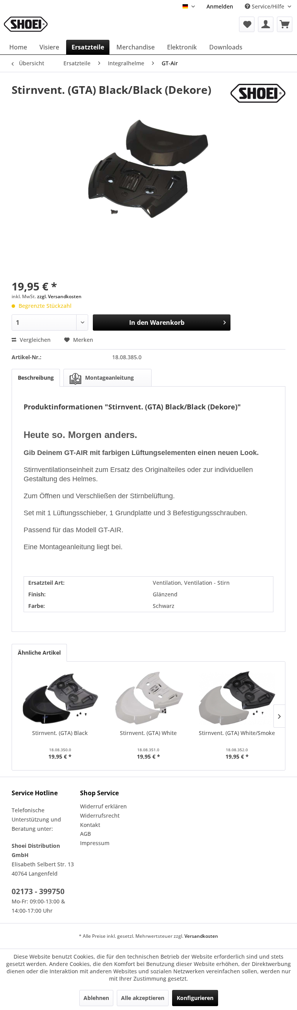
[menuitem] (220, 6)
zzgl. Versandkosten (59, 296)
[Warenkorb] (284, 24)
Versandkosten (201, 936)
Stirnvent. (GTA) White (148, 733)
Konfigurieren (195, 998)
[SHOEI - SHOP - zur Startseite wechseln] (26, 24)
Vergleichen (34, 339)
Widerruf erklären (103, 806)
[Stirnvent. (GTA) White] (148, 698)
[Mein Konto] (265, 24)
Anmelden (220, 6)
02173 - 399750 (38, 891)
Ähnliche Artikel (39, 652)
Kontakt (90, 824)
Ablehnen (96, 998)
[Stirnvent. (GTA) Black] (60, 698)
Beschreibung (36, 377)
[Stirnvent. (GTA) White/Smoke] (236, 698)
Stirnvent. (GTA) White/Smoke (237, 733)
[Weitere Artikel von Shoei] (257, 97)
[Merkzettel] (246, 24)
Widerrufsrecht (99, 815)
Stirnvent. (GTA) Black (60, 733)
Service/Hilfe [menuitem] (268, 6)
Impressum (94, 843)
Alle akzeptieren (142, 998)
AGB (85, 833)
